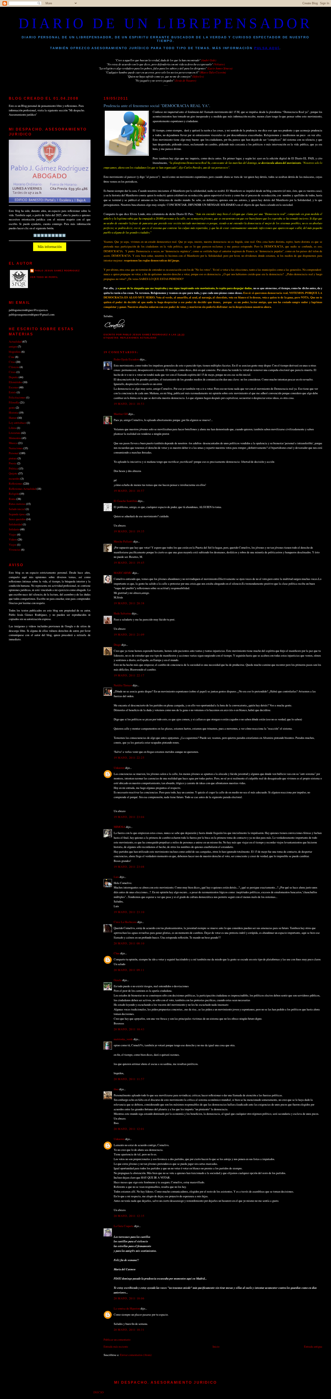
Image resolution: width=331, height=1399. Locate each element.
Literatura (14, 433)
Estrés (12, 392)
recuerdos (14, 478)
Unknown (119, 768)
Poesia (12, 463)
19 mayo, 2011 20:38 (129, 603)
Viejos (12, 545)
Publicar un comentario (117, 1339)
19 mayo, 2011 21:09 (129, 634)
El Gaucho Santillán (125, 501)
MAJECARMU (123, 573)
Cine (11, 357)
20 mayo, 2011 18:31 (129, 1330)
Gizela (118, 980)
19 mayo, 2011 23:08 (129, 867)
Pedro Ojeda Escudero (126, 359)
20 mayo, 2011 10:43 (129, 1029)
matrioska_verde (123, 1039)
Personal (14, 453)
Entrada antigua (313, 1346)
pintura (13, 458)
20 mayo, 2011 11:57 (129, 1079)
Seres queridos (17, 519)
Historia (13, 412)
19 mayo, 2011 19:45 (129, 563)
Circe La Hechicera (125, 922)
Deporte (13, 377)
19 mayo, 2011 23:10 (129, 912)
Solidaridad (15, 524)
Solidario (14, 529)
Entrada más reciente (116, 1346)
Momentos (15, 438)
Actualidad (15, 341)
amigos (13, 346)
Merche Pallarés (123, 541)
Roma (12, 499)
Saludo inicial (17, 509)
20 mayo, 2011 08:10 (129, 943)
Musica (13, 443)
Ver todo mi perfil (44, 277)
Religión (14, 494)
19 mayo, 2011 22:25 (129, 758)
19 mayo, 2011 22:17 (129, 675)
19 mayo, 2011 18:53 (129, 404)
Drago (117, 645)
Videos (13, 539)
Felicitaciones (17, 397)
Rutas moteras (17, 504)
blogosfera (15, 352)
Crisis (12, 372)
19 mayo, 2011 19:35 (129, 531)
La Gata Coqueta (124, 1226)
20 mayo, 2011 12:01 (129, 1129)
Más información (50, 247)
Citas (12, 362)
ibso (116, 1089)
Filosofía (14, 402)
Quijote (13, 473)
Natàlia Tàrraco (123, 685)
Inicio (216, 1346)
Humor (13, 418)
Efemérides (15, 382)
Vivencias (14, 549)
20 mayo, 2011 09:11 (129, 970)
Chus (117, 953)
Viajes (12, 534)
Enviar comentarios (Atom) (136, 1355)
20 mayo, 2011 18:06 (129, 1298)
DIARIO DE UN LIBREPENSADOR (165, 23)
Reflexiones (16, 483)
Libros (12, 428)
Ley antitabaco (17, 423)
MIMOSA (119, 827)
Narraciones (16, 448)
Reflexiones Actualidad (138, 338)
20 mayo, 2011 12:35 (129, 1216)
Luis (116, 877)
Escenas (13, 387)
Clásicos (14, 367)
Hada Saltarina (122, 613)
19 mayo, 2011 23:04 (129, 817)
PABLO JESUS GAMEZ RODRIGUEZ (57, 270)
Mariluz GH (121, 414)
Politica (13, 468)
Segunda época (17, 514)
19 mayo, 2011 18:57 (129, 491)
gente (12, 407)
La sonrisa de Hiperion (127, 1308)
